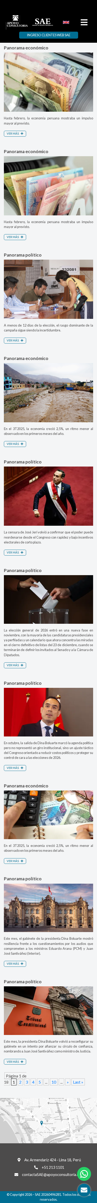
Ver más (13, 133)
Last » (78, 1081)
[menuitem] (66, 22)
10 (53, 1081)
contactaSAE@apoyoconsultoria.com (53, 1174)
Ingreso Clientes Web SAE (48, 35)
